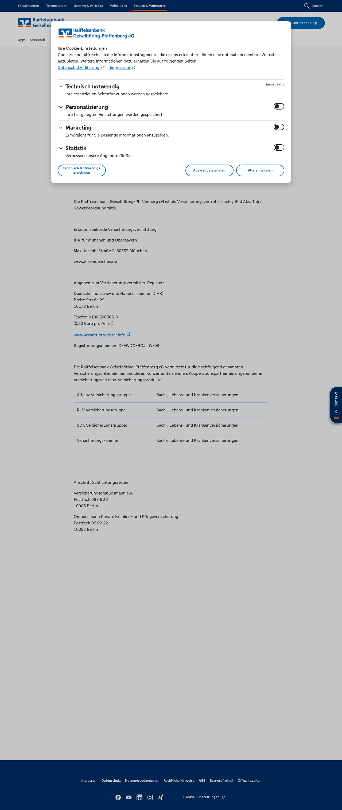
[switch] (279, 106)
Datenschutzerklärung (79, 67)
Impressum (120, 67)
